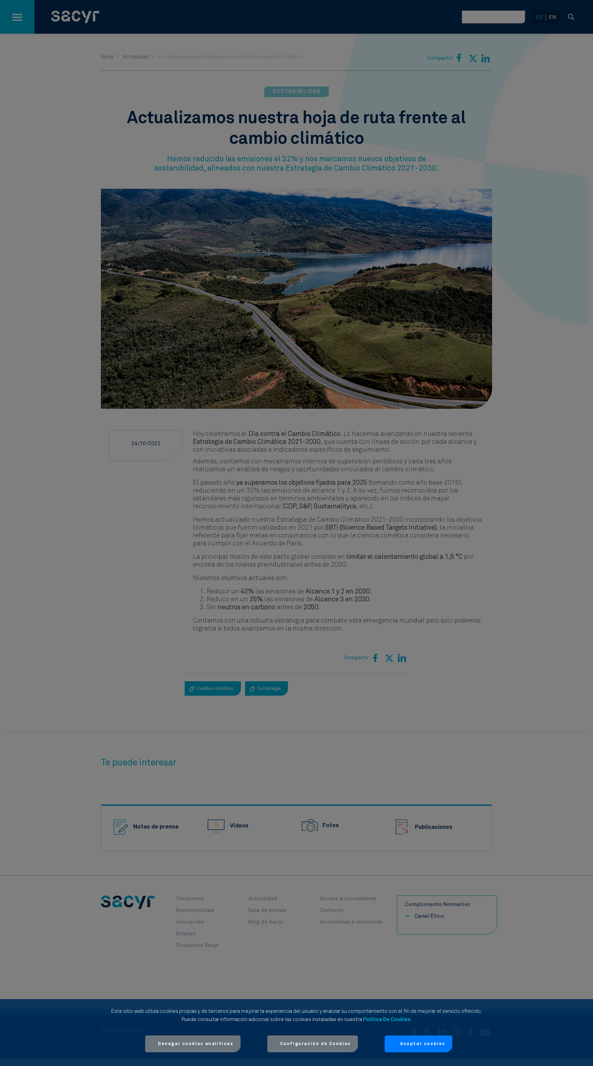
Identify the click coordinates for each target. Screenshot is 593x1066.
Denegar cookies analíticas (195, 1044)
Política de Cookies (386, 1019)
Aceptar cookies (422, 1044)
